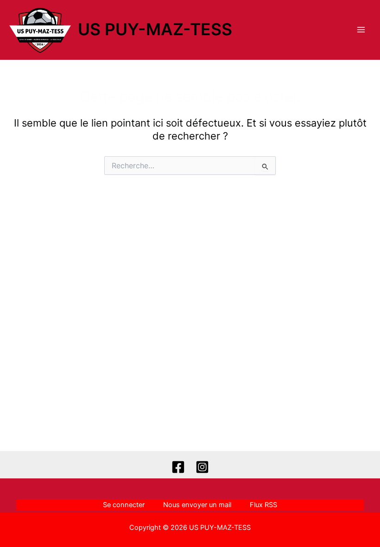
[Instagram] (202, 467)
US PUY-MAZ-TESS (155, 29)
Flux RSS (263, 505)
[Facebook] (178, 467)
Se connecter (124, 505)
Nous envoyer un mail (197, 505)
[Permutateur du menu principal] (361, 29)
